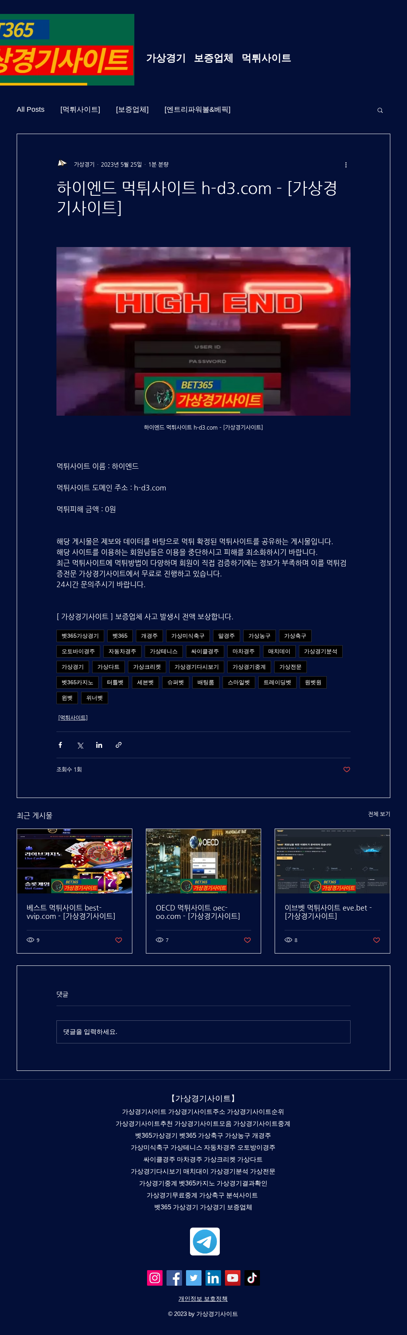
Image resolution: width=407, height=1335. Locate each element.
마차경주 (244, 651)
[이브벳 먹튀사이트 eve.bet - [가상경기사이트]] (332, 861)
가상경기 (73, 667)
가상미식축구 (188, 635)
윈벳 (67, 698)
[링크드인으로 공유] (99, 745)
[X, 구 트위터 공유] (79, 745)
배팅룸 (206, 682)
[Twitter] (194, 1278)
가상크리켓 (147, 667)
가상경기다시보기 (196, 667)
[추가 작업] (346, 164)
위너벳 (94, 698)
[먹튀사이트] (80, 109)
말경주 (226, 635)
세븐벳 (145, 682)
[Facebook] (174, 1278)
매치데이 (279, 651)
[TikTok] (252, 1278)
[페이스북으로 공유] (60, 745)
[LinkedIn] (213, 1278)
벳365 (120, 635)
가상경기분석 (320, 651)
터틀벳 (115, 682)
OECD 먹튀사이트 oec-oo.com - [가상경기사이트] (198, 911)
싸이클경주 (205, 651)
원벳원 (313, 682)
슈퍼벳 (175, 682)
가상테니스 (164, 651)
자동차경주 (122, 651)
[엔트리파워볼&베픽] (198, 109)
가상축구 (295, 635)
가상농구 (259, 635)
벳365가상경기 (80, 635)
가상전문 (290, 667)
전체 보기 (379, 814)
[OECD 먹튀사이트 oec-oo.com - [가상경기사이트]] (203, 861)
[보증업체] (132, 109)
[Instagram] (155, 1278)
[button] (380, 110)
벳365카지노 (77, 682)
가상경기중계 (249, 667)
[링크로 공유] (118, 745)
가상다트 (108, 667)
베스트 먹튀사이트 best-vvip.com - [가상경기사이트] (71, 911)
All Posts (31, 109)
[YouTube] (232, 1278)
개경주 (149, 635)
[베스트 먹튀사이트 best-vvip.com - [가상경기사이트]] (74, 861)
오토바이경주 (78, 651)
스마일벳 (239, 682)
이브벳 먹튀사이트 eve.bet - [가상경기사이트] (328, 911)
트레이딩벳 (277, 682)
